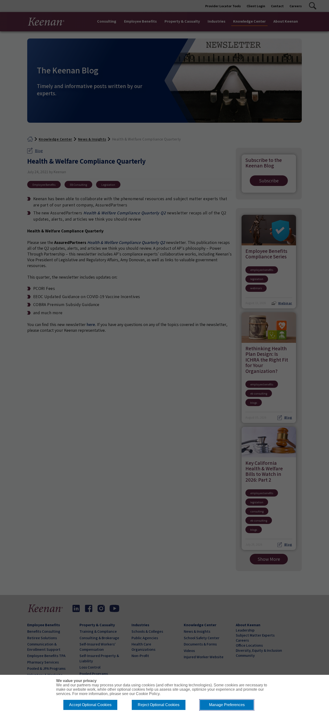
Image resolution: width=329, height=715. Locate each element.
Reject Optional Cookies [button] (158, 705)
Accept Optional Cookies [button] (90, 705)
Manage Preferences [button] (227, 705)
